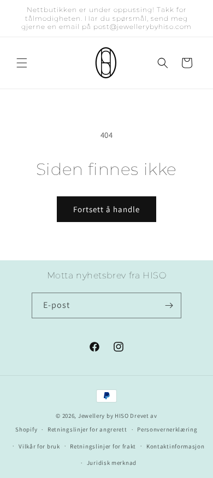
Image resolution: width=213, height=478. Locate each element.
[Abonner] (169, 305)
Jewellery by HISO (103, 415)
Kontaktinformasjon (175, 446)
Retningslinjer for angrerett (87, 429)
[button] (22, 63)
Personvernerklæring (167, 429)
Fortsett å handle (106, 209)
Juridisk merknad (112, 463)
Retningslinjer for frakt (103, 446)
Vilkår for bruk (39, 446)
